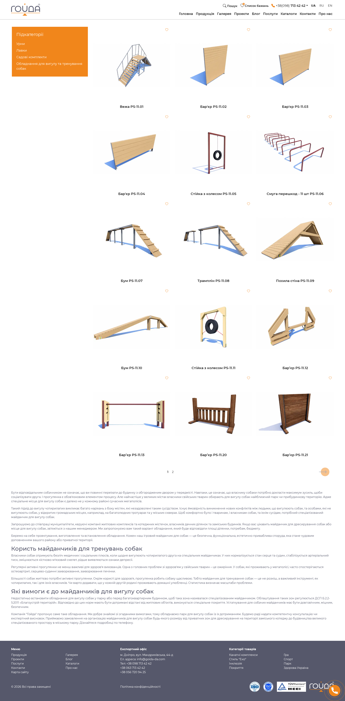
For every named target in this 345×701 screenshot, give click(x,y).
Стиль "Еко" (237, 659)
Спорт (288, 659)
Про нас (325, 14)
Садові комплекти (31, 57)
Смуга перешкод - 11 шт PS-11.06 (295, 194)
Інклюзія (235, 663)
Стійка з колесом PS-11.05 (213, 194)
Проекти (241, 14)
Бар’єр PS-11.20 (213, 455)
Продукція (205, 14)
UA (313, 5)
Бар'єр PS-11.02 (213, 107)
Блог (256, 14)
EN (330, 5)
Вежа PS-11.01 (131, 107)
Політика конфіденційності (140, 686)
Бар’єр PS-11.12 (295, 368)
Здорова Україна (296, 668)
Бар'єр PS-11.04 (131, 194)
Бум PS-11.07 (132, 281)
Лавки (21, 50)
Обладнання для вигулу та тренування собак (49, 66)
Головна (186, 14)
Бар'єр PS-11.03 (295, 107)
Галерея (224, 14)
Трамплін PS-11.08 (213, 281)
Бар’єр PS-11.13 (131, 455)
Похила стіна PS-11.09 (295, 281)
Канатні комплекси (243, 655)
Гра (286, 655)
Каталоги (289, 14)
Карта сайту (20, 672)
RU (321, 5)
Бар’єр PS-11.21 (295, 455)
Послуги (270, 14)
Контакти (308, 14)
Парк (287, 663)
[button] (289, 4)
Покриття (236, 668)
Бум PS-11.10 (131, 368)
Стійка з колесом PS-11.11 (213, 368)
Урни (20, 44)
